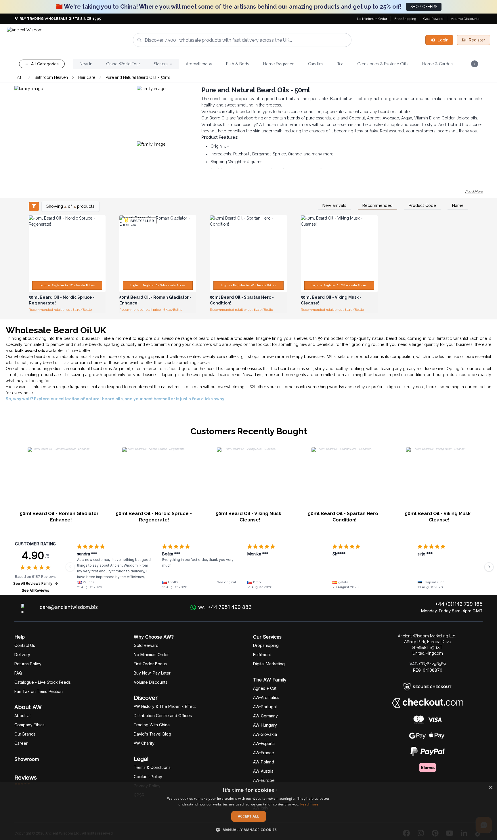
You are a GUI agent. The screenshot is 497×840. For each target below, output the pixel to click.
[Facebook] (406, 833)
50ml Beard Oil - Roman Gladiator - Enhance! (59, 517)
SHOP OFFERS (423, 6)
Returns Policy (27, 663)
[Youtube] (449, 833)
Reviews (25, 777)
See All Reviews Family (32, 583)
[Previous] (70, 567)
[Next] (489, 567)
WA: (225, 607)
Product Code (422, 205)
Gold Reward (433, 19)
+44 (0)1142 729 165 (459, 604)
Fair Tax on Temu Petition (38, 691)
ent (262, 654)
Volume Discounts (465, 19)
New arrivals (334, 205)
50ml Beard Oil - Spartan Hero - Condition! (343, 517)
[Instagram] (420, 833)
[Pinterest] (435, 833)
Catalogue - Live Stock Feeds (42, 682)
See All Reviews (35, 590)
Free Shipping (405, 19)
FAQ (18, 673)
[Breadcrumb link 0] (19, 77)
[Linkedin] (464, 833)
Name (458, 205)
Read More (474, 192)
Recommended (377, 205)
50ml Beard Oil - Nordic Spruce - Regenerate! (154, 517)
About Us (23, 715)
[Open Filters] (34, 206)
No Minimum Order (372, 19)
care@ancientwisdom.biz (69, 607)
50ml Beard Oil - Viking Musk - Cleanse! (248, 517)
